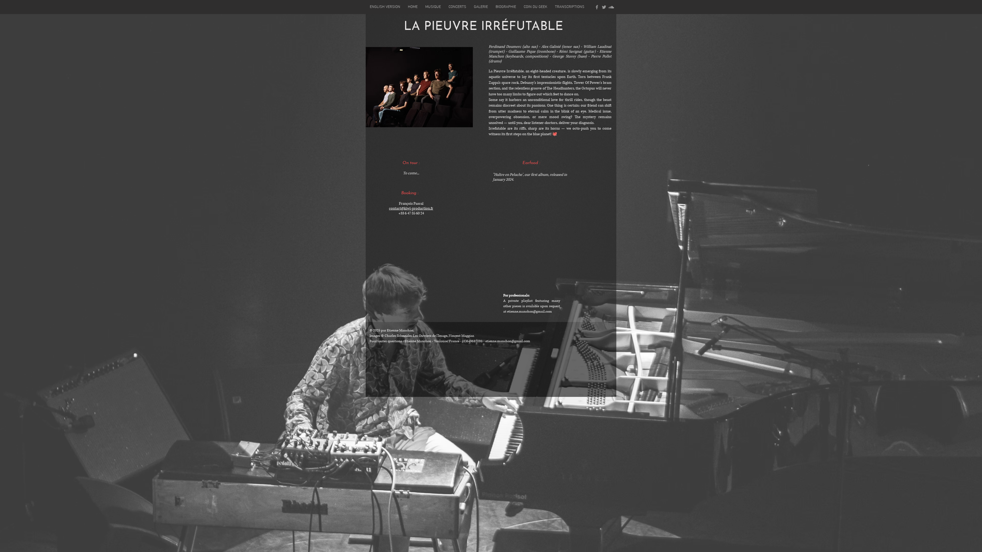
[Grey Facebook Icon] (597, 7)
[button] (385, 7)
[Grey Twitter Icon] (604, 7)
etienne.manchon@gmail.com (529, 311)
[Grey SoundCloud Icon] (611, 7)
